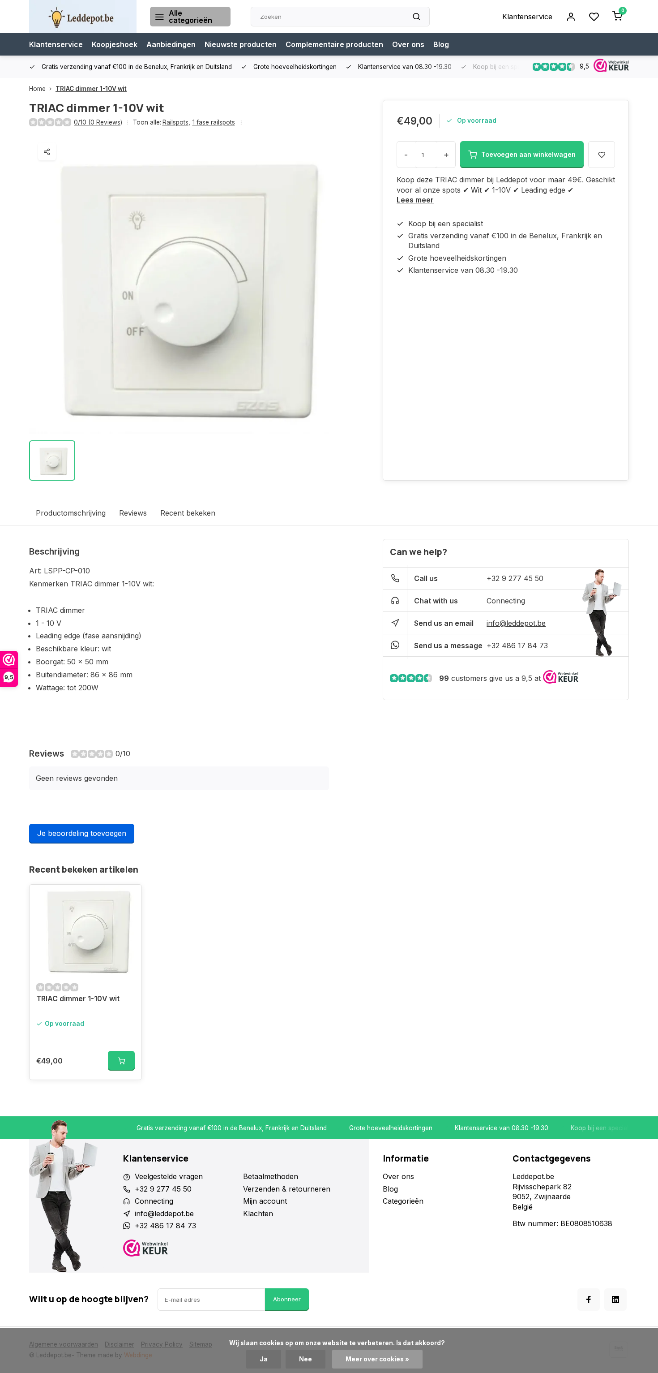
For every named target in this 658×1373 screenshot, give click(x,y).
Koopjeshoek (114, 44)
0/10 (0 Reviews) (98, 122)
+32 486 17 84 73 (517, 645)
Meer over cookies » (377, 1359)
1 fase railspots (213, 122)
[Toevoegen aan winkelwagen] (121, 1061)
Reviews (133, 512)
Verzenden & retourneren (286, 1188)
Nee (305, 1359)
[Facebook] (588, 1299)
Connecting (506, 600)
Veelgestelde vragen (169, 1176)
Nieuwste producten (241, 44)
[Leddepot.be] (83, 16)
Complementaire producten (334, 44)
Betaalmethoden (270, 1176)
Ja (264, 1359)
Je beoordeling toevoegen (81, 833)
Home (37, 88)
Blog (441, 44)
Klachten (258, 1213)
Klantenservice (527, 16)
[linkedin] (615, 1299)
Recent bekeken (187, 512)
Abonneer (287, 1299)
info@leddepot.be (516, 623)
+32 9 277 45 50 (515, 578)
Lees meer (415, 199)
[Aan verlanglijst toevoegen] (128, 898)
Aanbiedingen (171, 44)
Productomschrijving (71, 512)
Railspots (176, 122)
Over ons (408, 44)
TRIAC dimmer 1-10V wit (91, 88)
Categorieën (403, 1201)
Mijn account (265, 1201)
